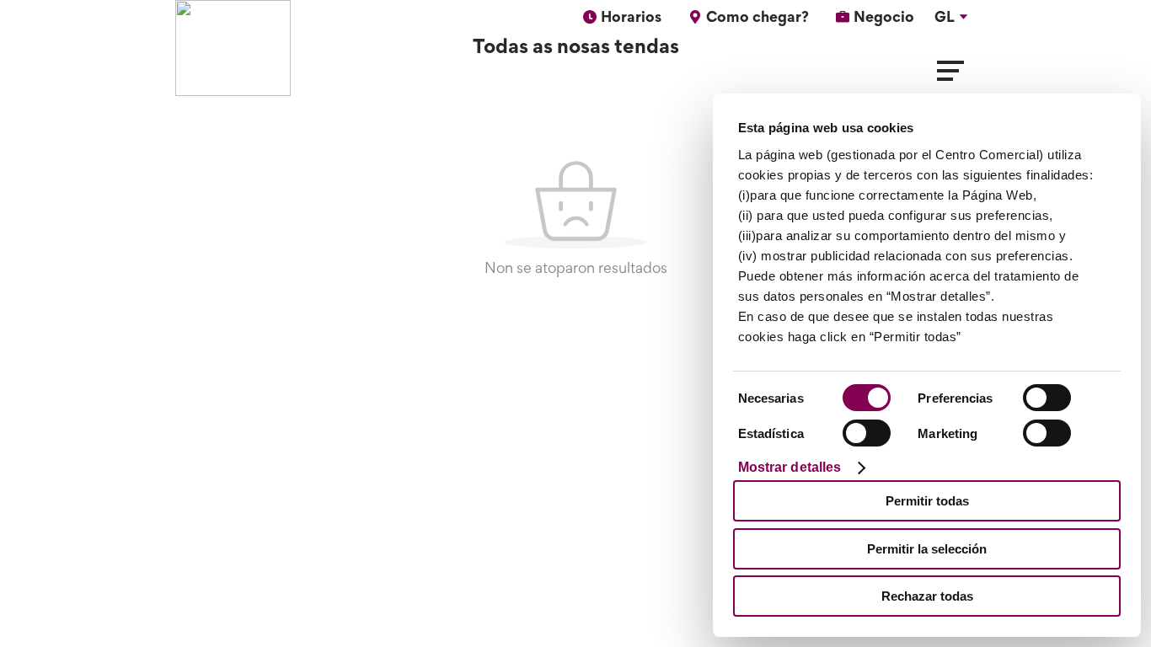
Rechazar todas (927, 596)
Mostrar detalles (790, 467)
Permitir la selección (927, 549)
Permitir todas (927, 501)
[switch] (1047, 397)
